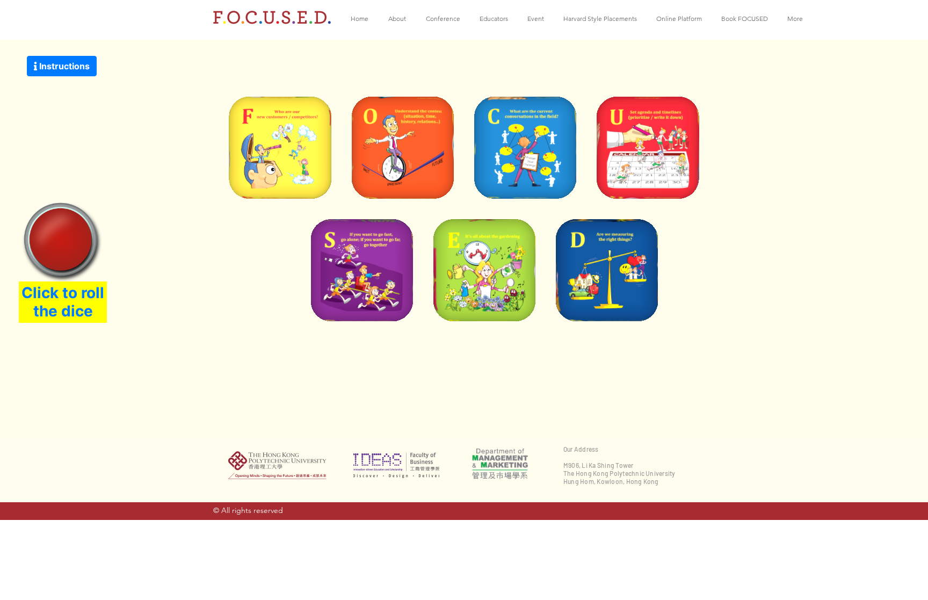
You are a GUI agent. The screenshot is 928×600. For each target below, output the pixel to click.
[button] (399, 18)
